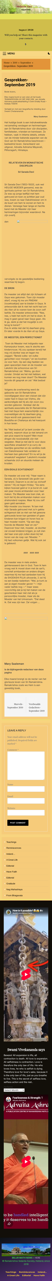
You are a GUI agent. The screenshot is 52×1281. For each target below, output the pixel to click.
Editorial (10, 866)
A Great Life (12, 860)
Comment (13, 749)
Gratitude (10, 883)
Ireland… (10, 854)
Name (10, 784)
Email (10, 796)
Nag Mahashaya (14, 889)
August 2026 (26, 29)
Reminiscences (13, 848)
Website (11, 808)
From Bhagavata (14, 895)
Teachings (11, 842)
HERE (37, 1258)
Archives (8, 1086)
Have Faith (11, 871)
